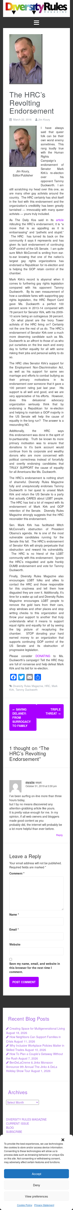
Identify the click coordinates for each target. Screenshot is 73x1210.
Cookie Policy (24, 1205)
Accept (36, 1174)
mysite (30, 782)
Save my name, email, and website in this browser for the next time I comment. (34, 967)
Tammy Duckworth (27, 689)
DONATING (42, 656)
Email (14, 929)
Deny (36, 1185)
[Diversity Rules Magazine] (36, 8)
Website (14, 944)
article (60, 220)
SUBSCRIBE (14, 1132)
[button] (63, 1140)
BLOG (10, 1127)
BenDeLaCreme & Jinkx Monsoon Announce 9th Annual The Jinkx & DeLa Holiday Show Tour (31, 1066)
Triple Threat (53, 711)
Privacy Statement (44, 1205)
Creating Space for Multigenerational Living (37, 1028)
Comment (16, 873)
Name (14, 914)
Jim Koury (44, 119)
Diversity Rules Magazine (28, 686)
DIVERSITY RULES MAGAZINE (26, 1119)
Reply (59, 835)
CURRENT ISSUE (17, 1123)
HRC (47, 686)
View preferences (36, 1196)
